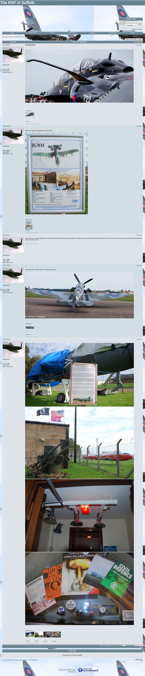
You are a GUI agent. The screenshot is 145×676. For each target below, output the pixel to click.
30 (112, 645)
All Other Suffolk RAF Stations (23, 36)
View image (28, 121)
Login (139, 24)
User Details (72, 33)
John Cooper (6, 44)
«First (101, 645)
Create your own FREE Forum (67, 669)
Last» (116, 645)
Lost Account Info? (137, 29)
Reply (140, 39)
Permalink (139, 45)
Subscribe (139, 659)
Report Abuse (72, 671)
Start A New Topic (131, 39)
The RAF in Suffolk (7, 36)
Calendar (92, 33)
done (141, 647)
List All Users (32, 33)
